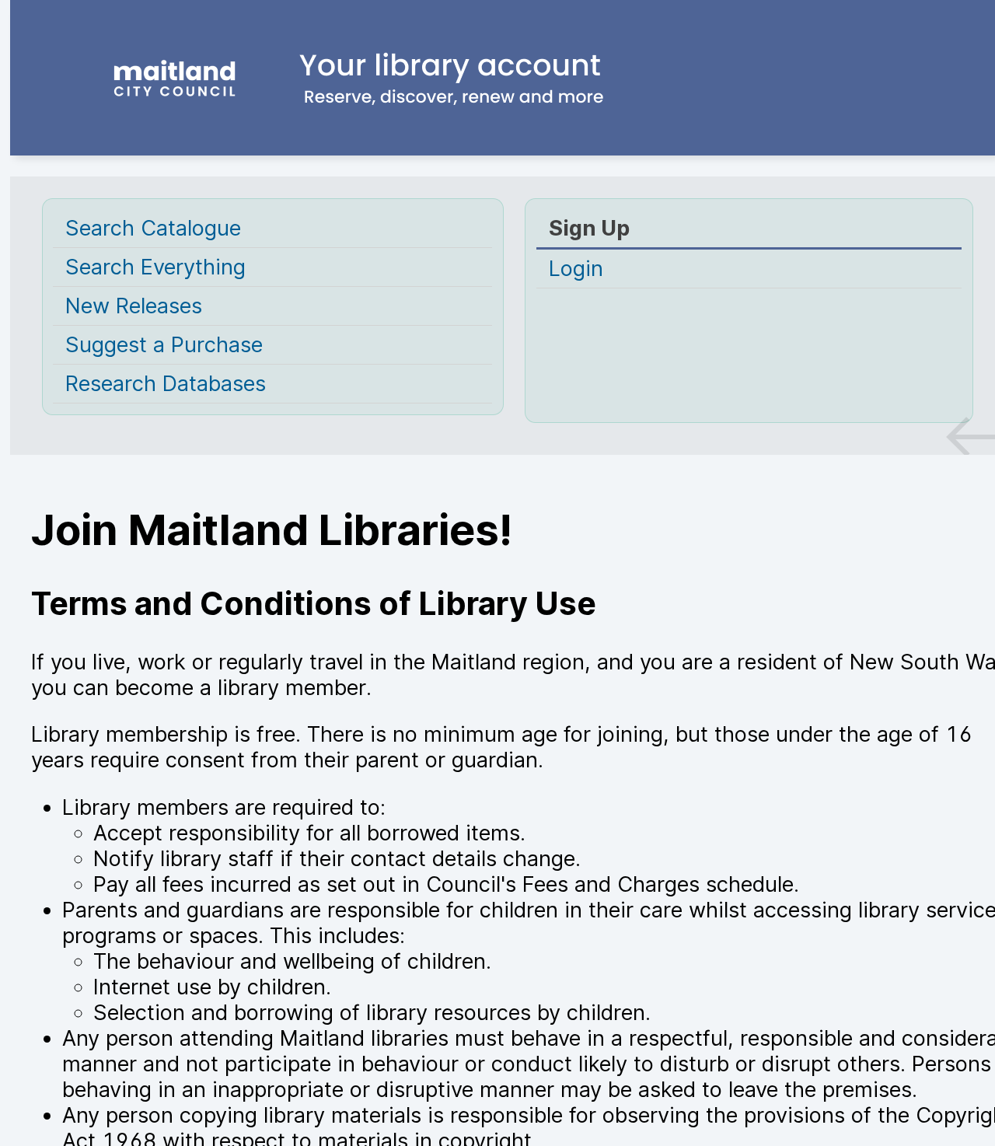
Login (576, 268)
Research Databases (165, 384)
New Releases (133, 306)
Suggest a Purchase (164, 345)
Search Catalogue (153, 228)
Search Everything (155, 267)
